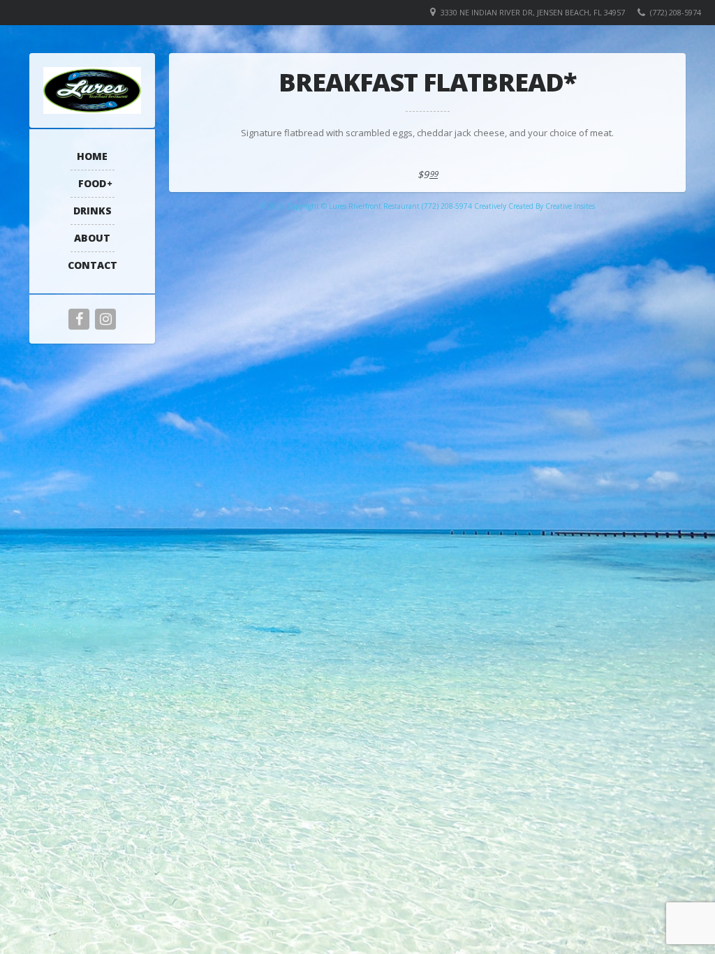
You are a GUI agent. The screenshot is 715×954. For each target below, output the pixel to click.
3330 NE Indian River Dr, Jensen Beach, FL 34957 (533, 12)
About (92, 237)
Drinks (92, 210)
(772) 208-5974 (675, 12)
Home (92, 156)
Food (92, 183)
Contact (92, 265)
